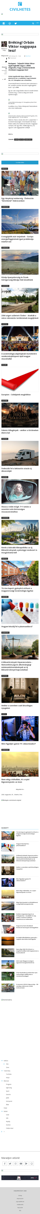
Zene (7, 1067)
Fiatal (5, 1108)
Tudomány (7, 1071)
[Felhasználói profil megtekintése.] (4, 44)
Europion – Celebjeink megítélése (16, 394)
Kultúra (4, 400)
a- (2, 79)
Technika (8, 1074)
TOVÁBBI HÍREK (23, 162)
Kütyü (4, 714)
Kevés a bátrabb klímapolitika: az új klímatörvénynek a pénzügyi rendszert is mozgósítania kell (19, 550)
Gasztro (8, 1094)
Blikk (17, 87)
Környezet (5, 207)
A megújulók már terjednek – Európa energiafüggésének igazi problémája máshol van (17, 239)
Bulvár (4, 365)
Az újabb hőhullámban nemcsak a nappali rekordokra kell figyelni (26, 938)
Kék (7, 1118)
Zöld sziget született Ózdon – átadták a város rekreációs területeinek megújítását (20, 316)
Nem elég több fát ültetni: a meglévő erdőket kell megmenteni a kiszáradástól (27, 951)
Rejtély (8, 1121)
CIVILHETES (20, 9)
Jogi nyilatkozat (20, 1201)
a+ (5, 79)
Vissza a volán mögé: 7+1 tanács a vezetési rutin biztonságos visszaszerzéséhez (16, 509)
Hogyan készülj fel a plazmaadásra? (16, 626)
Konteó (8, 1125)
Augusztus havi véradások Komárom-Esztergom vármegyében (27, 926)
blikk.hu (10, 134)
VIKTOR (21, 139)
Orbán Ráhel (28, 139)
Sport (7, 1091)
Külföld (4, 324)
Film (7, 1064)
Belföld (28, 56)
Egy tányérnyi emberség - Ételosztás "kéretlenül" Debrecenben (17, 199)
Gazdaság (5, 286)
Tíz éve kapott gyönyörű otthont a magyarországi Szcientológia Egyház (17, 589)
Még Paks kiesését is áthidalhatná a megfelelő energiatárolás (27, 903)
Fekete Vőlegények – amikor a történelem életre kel (19, 431)
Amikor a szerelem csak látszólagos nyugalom (16, 706)
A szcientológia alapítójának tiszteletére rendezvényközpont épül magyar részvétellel (19, 356)
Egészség (5, 597)
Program (8, 1084)
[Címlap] (20, 4)
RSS (20, 1210)
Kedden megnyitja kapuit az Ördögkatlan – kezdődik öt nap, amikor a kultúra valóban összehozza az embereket (26, 916)
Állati (7, 1104)
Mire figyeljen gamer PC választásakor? (18, 744)
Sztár (7, 1115)
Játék (7, 1098)
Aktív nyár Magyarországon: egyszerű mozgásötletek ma (25, 962)
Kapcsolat (20, 1207)
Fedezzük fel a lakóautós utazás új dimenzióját (16, 469)
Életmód (4, 439)
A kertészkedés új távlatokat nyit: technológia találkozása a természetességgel (27, 974)
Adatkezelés (20, 1204)
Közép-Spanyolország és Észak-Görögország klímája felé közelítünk (17, 278)
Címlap (20, 1195)
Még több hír (19, 789)
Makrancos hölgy (4, 49)
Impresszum (20, 1198)
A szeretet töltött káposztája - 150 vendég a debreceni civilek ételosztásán (27, 986)
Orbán (16, 139)
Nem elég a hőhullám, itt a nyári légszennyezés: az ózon (15, 780)
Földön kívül (9, 1128)
